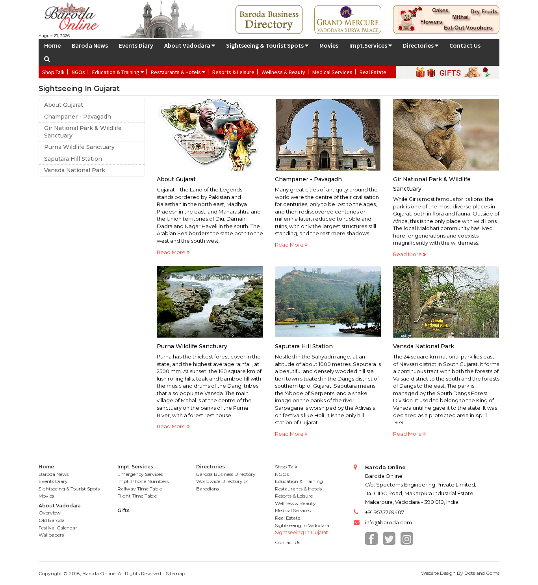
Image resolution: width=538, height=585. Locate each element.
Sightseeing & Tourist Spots (265, 45)
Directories (419, 45)
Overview (50, 513)
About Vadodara (187, 45)
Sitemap (175, 573)
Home (52, 45)
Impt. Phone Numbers (143, 481)
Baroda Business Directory (226, 474)
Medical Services (332, 72)
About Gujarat (63, 104)
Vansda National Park (74, 170)
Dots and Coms (481, 573)
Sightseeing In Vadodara (302, 525)
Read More (172, 252)
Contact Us (464, 45)
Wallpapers (51, 535)
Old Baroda (52, 520)
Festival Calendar (58, 528)
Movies (328, 45)
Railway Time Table (139, 489)
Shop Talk (53, 72)
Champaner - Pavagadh (77, 116)
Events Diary (136, 45)
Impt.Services (368, 45)
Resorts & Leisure (233, 72)
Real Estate (373, 72)
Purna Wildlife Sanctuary (79, 146)
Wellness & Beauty (283, 72)
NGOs (78, 72)
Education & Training (116, 72)
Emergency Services (140, 474)
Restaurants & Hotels (176, 72)
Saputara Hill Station (73, 158)
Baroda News (90, 45)
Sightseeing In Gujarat (301, 532)
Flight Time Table (137, 496)
